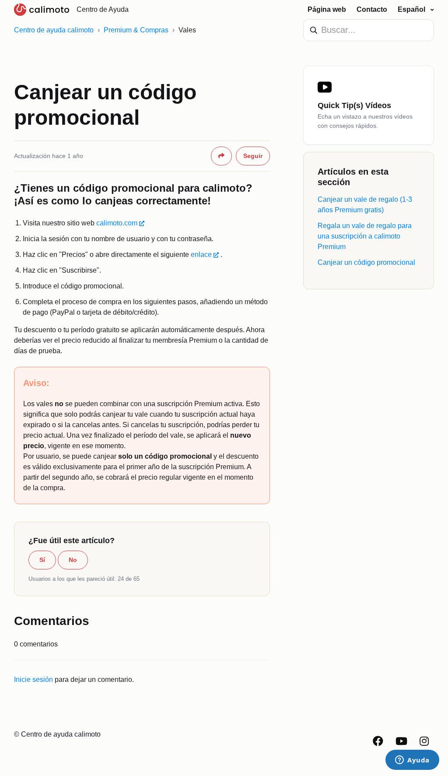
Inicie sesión (33, 679)
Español (412, 9)
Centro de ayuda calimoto (54, 30)
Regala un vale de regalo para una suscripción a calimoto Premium (365, 236)
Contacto (372, 9)
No (73, 559)
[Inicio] (42, 10)
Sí (42, 559)
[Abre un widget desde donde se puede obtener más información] (412, 761)
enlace (201, 254)
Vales (187, 30)
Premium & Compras (136, 30)
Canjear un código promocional (366, 262)
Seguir (252, 155)
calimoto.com (116, 223)
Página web (327, 9)
